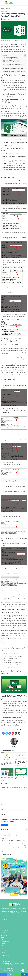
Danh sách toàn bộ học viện (7, 970)
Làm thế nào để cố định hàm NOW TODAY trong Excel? (13, 69)
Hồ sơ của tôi (5, 930)
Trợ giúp (3, 932)
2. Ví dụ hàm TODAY (8, 67)
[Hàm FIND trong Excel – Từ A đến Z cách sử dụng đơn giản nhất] (21, 757)
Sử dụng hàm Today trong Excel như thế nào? (12, 64)
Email (2, 809)
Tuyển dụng (4, 945)
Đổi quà (3, 928)
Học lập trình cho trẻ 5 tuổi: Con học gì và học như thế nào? (14, 845)
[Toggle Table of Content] (24, 55)
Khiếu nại (4, 950)
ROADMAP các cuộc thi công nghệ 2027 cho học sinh (13, 833)
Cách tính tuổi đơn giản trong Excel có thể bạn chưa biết (21, 777)
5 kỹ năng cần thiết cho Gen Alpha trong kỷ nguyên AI (13, 843)
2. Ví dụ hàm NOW (8, 62)
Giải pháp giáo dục (6, 941)
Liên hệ (3, 952)
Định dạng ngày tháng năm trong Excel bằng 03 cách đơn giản (7, 763)
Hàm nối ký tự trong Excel (17, 729)
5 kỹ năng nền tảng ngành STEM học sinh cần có (12, 835)
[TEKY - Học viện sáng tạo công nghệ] (8, 2)
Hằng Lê (4, 19)
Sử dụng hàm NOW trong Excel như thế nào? (12, 60)
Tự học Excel (7, 8)
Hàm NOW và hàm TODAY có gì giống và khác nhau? (14, 71)
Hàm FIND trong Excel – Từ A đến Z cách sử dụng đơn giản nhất (21, 762)
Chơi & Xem (4, 919)
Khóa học (4, 943)
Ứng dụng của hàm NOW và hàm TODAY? (11, 58)
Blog (3, 947)
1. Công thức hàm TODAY (9, 65)
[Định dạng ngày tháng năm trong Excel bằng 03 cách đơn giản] (7, 757)
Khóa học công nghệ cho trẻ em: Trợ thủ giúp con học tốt (14, 847)
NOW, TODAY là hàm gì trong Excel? (10, 57)
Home (3, 8)
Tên (2, 804)
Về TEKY (4, 939)
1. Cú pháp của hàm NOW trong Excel (11, 61)
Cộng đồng (4, 925)
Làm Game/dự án (5, 923)
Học (3, 921)
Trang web (3, 814)
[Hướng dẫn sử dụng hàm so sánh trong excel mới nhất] (7, 772)
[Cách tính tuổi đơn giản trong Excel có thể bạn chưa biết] (21, 771)
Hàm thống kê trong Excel (17, 139)
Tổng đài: (4, 959)
